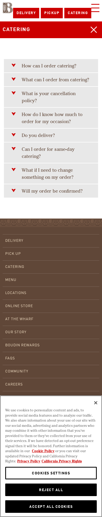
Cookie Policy (43, 451)
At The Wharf (19, 319)
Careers (14, 384)
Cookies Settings (51, 473)
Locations (15, 293)
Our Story (15, 332)
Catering (78, 13)
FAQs (10, 358)
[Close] (95, 403)
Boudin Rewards (22, 345)
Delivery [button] (26, 13)
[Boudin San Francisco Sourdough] (8, 10)
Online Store (19, 306)
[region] (51, 456)
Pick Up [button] (13, 254)
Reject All (51, 490)
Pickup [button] (51, 13)
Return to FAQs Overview (93, 29)
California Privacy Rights (62, 461)
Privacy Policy (28, 461)
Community (16, 371)
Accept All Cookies (51, 507)
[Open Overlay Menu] (95, 8)
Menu (10, 280)
